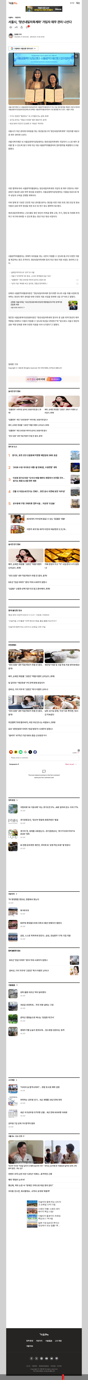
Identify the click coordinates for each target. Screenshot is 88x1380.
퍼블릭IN (29, 1346)
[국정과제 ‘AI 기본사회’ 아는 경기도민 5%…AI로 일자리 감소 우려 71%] (13, 808)
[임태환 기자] (10, 36)
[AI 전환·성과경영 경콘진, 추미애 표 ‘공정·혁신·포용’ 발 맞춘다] (13, 846)
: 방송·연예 (15, 1136)
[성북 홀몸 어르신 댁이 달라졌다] (13, 993)
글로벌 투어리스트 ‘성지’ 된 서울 (22, 272)
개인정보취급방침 (44, 1366)
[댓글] (27, 27)
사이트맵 (52, 1366)
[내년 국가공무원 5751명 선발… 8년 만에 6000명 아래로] (13, 1114)
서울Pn (10, 17)
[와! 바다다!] (13, 912)
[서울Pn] (12, 2)
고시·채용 (58, 1341)
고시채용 (11, 1080)
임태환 (16, 34)
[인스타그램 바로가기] (46, 1358)
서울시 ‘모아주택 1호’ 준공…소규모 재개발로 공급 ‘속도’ (31, 276)
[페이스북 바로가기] (31, 1358)
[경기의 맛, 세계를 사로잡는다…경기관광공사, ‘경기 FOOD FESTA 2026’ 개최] (13, 834)
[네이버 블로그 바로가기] (57, 1358)
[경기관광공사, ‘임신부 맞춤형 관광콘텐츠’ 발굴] (13, 821)
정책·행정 (11, 800)
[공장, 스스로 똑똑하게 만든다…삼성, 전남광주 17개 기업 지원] (13, 937)
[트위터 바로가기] (36, 1358)
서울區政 (11, 985)
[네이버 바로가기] (52, 1358)
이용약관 (34, 1366)
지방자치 (17, 17)
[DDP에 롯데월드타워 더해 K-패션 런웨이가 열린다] (13, 924)
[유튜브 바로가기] (41, 1358)
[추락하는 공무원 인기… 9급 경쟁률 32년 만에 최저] (13, 1101)
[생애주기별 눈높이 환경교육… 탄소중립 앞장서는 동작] (13, 1031)
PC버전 (59, 1366)
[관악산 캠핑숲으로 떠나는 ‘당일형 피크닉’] (13, 1018)
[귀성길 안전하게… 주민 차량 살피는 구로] (13, 1006)
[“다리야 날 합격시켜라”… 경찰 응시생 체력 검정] (13, 1088)
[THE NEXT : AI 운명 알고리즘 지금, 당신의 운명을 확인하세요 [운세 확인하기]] (44, 379)
